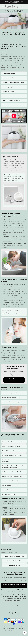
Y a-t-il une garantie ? (7, 485)
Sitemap (14, 632)
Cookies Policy (23, 630)
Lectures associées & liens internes (11, 100)
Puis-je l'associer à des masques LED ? (12, 476)
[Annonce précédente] (2, 1)
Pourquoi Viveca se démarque (9, 78)
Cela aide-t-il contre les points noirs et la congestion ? (12, 460)
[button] (2, 6)
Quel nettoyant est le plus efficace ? (11, 471)
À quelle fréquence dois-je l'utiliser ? (11, 446)
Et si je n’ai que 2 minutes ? (9, 494)
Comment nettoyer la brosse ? (10, 481)
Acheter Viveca (6, 105)
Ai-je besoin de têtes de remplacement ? (12, 455)
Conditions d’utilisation (8, 630)
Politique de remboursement (8, 628)
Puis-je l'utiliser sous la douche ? (10, 450)
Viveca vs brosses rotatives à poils (11, 397)
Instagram (17, 596)
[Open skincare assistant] (25, 633)
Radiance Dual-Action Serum (14, 302)
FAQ (3, 96)
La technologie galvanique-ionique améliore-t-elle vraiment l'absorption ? (13, 466)
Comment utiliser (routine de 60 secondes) (13, 82)
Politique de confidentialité (21, 628)
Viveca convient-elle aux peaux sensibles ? (13, 441)
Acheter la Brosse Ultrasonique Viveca (14, 556)
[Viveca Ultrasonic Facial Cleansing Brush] (14, 150)
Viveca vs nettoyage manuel (9, 393)
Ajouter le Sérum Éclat (14, 565)
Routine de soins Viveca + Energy (10, 402)
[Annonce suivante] (25, 1)
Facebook (23, 596)
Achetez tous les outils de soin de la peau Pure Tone (14, 585)
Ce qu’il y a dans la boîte (8, 73)
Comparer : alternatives (8, 91)
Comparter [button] (5, 41)
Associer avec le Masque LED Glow (14, 560)
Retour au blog (15, 606)
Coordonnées (16, 630)
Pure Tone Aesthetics (10, 626)
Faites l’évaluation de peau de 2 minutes (14, 380)
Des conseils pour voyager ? (9, 490)
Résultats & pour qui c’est (8, 87)
